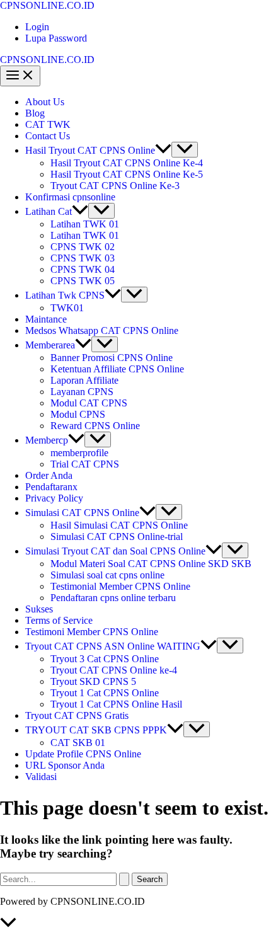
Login (37, 26)
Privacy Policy (54, 498)
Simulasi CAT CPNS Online (82, 512)
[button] (163, 150)
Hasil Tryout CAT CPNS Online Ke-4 (126, 163)
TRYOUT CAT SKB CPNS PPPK (96, 730)
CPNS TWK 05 (82, 280)
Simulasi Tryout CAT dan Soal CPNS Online (115, 551)
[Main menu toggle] (20, 76)
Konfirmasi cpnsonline (70, 197)
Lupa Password (56, 38)
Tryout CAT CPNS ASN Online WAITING (112, 646)
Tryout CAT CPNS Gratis (77, 715)
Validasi (41, 776)
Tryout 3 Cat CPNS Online (104, 658)
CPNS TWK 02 (82, 246)
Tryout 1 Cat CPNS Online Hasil (116, 704)
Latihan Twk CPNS (65, 295)
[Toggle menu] (184, 150)
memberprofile (79, 452)
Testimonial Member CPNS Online (120, 586)
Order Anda (48, 475)
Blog (35, 113)
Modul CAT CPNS (88, 403)
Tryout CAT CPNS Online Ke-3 (115, 185)
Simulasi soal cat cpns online (107, 575)
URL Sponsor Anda (65, 765)
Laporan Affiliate (84, 380)
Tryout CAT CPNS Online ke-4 (113, 670)
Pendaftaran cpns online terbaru (113, 597)
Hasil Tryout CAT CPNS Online (90, 150)
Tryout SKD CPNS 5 (93, 681)
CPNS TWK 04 (82, 269)
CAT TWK (48, 124)
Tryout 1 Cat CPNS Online (104, 692)
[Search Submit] (124, 879)
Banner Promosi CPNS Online (111, 357)
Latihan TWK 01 (84, 224)
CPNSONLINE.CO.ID (47, 5)
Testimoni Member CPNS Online (91, 631)
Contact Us (47, 135)
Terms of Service (59, 620)
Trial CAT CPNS (84, 464)
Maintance (46, 319)
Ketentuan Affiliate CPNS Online (117, 369)
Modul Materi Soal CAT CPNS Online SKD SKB (150, 563)
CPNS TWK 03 (82, 258)
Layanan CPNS (81, 391)
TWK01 (67, 307)
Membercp (46, 440)
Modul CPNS (77, 414)
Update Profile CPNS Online (83, 754)
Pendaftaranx (51, 486)
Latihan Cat (48, 211)
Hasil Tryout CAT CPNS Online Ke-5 (126, 174)
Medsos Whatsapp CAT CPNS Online (101, 330)
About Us (44, 101)
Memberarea (50, 345)
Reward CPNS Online (95, 425)
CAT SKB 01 (77, 742)
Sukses (39, 609)
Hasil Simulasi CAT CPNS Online (119, 525)
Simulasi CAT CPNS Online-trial (116, 536)
